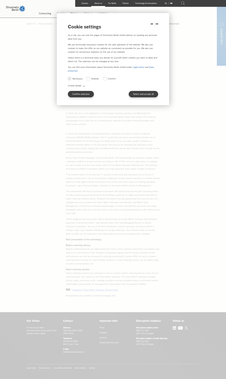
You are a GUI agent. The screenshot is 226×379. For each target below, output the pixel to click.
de (166, 3)
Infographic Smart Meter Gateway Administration (95, 290)
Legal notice (31, 368)
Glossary (103, 338)
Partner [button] (126, 3)
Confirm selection (80, 94)
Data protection (45, 368)
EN (157, 24)
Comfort (112, 79)
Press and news (45, 24)
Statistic (95, 79)
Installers (103, 333)
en (171, 3)
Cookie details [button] (74, 85)
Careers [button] (84, 3)
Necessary (77, 79)
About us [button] (98, 3)
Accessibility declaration (63, 368)
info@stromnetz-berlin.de (73, 352)
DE (152, 24)
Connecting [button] (45, 13)
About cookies (80, 368)
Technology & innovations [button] (146, 3)
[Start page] (15, 11)
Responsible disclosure (109, 343)
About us (31, 24)
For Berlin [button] (112, 3)
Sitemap (92, 368)
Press (102, 328)
